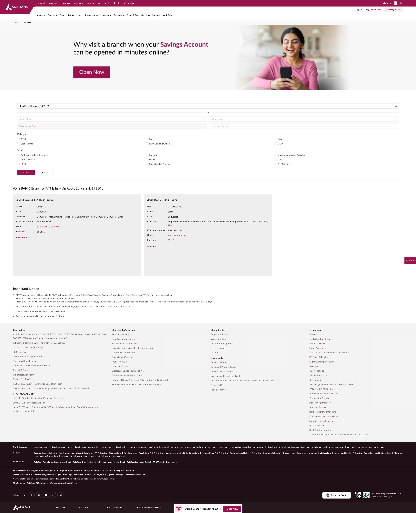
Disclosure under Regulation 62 (128, 375)
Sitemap (313, 366)
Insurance (106, 15)
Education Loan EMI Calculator (377, 453)
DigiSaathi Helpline (318, 357)
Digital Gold (272, 447)
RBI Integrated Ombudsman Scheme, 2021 (331, 384)
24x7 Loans (218, 447)
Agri (107, 3)
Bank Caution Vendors (320, 430)
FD (126, 447)
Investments (91, 15)
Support (358, 9)
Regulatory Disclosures (123, 338)
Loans (80, 15)
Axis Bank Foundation (43, 462)
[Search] (396, 106)
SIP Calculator (118, 456)
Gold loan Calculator (272, 453)
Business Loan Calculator (294, 453)
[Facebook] (32, 495)
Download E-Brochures (222, 371)
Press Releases (218, 348)
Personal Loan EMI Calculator (215, 453)
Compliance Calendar (122, 357)
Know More (21, 237)
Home (16, 22)
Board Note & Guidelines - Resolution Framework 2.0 (138, 384)
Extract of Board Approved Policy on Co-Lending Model (140, 379)
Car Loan (179, 447)
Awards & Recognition (222, 343)
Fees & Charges (219, 389)
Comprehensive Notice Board (324, 416)
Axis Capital (145, 462)
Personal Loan (166, 447)
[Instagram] (60, 495)
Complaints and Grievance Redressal (31, 365)
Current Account (105, 447)
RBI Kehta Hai (316, 370)
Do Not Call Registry (23, 379)
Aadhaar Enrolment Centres (323, 393)
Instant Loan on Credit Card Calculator (182, 453)
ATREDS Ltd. (158, 462)
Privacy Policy (85, 507)
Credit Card (153, 447)
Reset (45, 172)
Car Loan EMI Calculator (71, 456)
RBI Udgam (315, 379)
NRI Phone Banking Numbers (27, 356)
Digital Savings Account (61, 447)
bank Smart (168, 15)
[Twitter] (39, 495)
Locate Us (26, 22)
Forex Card (379, 447)
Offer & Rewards (135, 15)
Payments (119, 15)
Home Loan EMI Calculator (320, 453)
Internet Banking (336, 447)
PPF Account (259, 447)
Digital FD (119, 447)
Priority (90, 3)
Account (40, 15)
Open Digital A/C (393, 9)
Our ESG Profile (317, 343)
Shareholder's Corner (123, 329)
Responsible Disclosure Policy (148, 507)
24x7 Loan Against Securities (238, 447)
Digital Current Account (84, 447)
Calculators (18, 452)
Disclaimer (61, 507)
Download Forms (219, 362)
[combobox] (112, 119)
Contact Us (19, 329)
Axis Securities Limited (83, 462)
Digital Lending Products (321, 361)
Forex (71, 15)
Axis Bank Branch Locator (26, 361)
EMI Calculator (130, 453)
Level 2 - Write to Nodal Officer (29, 402)
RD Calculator (115, 453)
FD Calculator (101, 453)
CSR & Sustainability (319, 338)
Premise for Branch (319, 398)
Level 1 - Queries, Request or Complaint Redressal (38, 398)
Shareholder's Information (125, 343)
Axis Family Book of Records (359, 447)
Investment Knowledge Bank (225, 376)
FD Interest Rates (138, 447)
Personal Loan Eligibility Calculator (245, 453)
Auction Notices (317, 407)
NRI (99, 3)
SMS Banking (19, 351)
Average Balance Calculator (46, 453)
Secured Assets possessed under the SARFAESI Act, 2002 (339, 434)
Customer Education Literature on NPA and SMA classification (242, 380)
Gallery (214, 352)
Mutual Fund (284, 447)
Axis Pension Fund (116, 462)
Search (25, 172)
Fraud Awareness (318, 348)
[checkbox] (18, 139)
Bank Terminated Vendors (322, 411)
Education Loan (204, 447)
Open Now (232, 508)
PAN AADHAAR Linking (321, 389)
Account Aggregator (320, 402)
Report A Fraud (20, 370)
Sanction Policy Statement (322, 420)
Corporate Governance (123, 352)
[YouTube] (46, 495)
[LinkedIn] (53, 495)
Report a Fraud (339, 495)
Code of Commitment (113, 507)
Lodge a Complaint (373, 9)
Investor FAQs (119, 361)
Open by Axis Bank (319, 447)
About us (387, 3)
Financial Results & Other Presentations (132, 348)
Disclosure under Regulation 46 (128, 370)
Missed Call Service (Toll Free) (28, 347)
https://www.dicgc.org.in (381, 496)
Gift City (116, 3)
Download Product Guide (223, 366)
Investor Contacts (121, 366)
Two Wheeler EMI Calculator (97, 456)
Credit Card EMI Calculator (151, 453)
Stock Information (121, 334)
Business (52, 3)
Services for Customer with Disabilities (329, 352)
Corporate (65, 3)
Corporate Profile (219, 334)
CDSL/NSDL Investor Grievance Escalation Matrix (38, 383)
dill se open (129, 3)
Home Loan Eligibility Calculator (348, 453)
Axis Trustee (132, 462)
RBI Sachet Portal (318, 375)
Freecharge (171, 462)
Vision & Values (218, 338)
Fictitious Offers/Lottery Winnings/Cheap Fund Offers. (52, 483)
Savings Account (41, 447)
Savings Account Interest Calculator (76, 453)
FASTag (295, 447)
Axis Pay (305, 447)
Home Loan (190, 447)
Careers (313, 334)
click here (60, 311)
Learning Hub (153, 15)
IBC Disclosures (317, 425)
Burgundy (78, 3)
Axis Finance (100, 462)
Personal (40, 3)
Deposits (52, 15)
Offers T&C (217, 385)
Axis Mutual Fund (63, 462)
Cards (63, 15)
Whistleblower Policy (23, 374)
